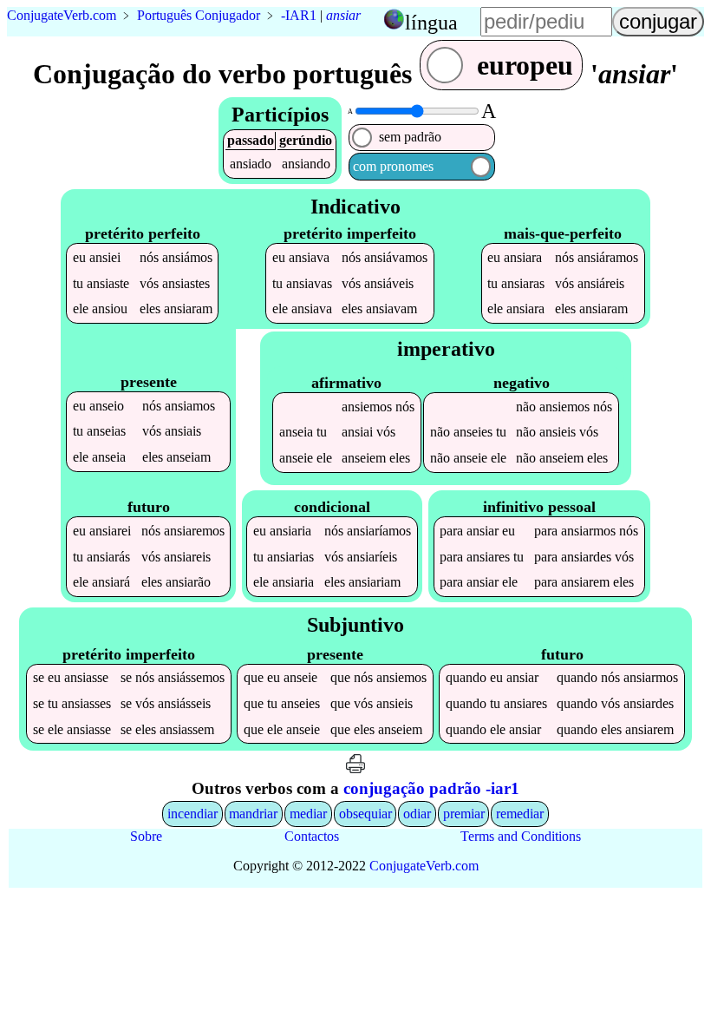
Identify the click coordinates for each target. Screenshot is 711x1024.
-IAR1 (298, 15)
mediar (308, 813)
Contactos (311, 836)
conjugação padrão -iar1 (431, 788)
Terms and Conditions (520, 836)
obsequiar (365, 813)
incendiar (192, 813)
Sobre (146, 836)
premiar (464, 813)
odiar (417, 813)
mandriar (253, 813)
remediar (520, 813)
